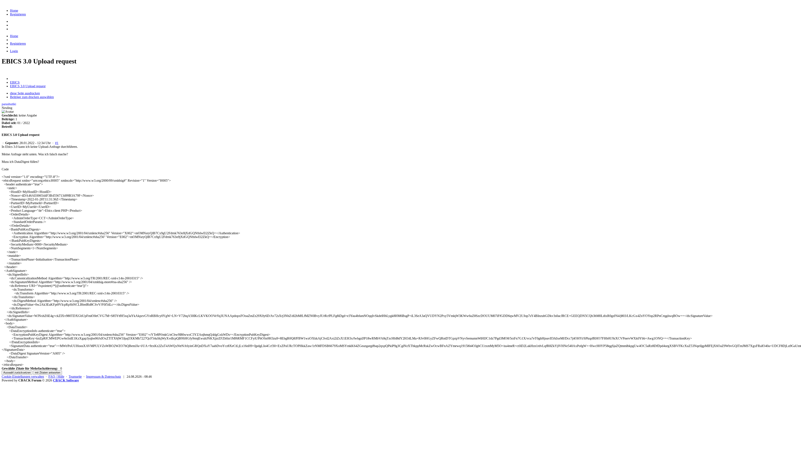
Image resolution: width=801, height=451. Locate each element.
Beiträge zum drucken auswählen (32, 97)
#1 (56, 143)
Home (14, 10)
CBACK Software (66, 380)
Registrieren (18, 14)
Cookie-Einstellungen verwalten (23, 376)
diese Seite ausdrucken (25, 93)
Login (14, 51)
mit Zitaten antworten (47, 372)
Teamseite (75, 376)
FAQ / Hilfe (56, 376)
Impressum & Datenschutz (103, 376)
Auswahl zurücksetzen (17, 372)
